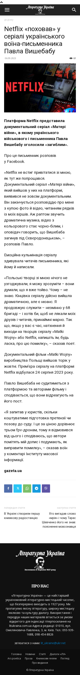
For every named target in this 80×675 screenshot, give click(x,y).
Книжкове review (46, 658)
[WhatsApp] (27, 488)
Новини (30, 654)
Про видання (40, 663)
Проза (28, 658)
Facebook (15, 161)
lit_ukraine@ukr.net (53, 643)
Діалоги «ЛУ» (58, 654)
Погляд (65, 658)
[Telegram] (36, 488)
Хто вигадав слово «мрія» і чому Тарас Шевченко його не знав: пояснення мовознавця (59, 520)
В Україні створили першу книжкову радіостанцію (22, 516)
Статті (42, 654)
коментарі (16, 453)
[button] (7, 9)
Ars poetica (14, 658)
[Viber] (46, 488)
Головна (16, 654)
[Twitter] (18, 488)
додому (8, 19)
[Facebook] (8, 488)
